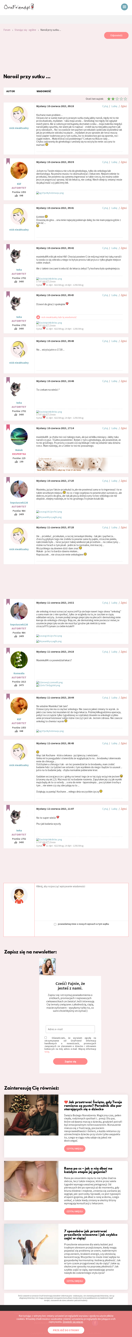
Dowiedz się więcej (73, 1321)
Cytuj (105, 106)
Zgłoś (124, 106)
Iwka (19, 269)
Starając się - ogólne (25, 29)
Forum (6, 29)
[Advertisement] (66, 56)
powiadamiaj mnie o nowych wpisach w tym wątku (83, 924)
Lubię (114, 106)
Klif (19, 183)
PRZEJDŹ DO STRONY (66, 1330)
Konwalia (19, 673)
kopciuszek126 (19, 502)
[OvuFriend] (19, 9)
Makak (19, 450)
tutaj (47, 1051)
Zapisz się (70, 1061)
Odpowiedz (116, 35)
